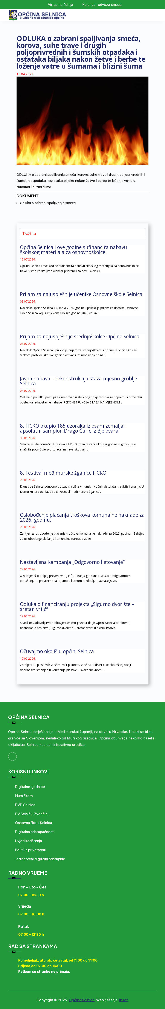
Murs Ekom (24, 795)
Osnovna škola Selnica (33, 822)
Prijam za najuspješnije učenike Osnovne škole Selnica (81, 294)
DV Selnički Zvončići (32, 813)
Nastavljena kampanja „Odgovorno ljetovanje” (72, 562)
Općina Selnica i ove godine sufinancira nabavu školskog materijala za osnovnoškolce (73, 250)
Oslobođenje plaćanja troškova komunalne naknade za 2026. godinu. (82, 517)
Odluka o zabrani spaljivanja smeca (48, 203)
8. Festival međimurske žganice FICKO (63, 472)
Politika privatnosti (30, 849)
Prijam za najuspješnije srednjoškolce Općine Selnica (79, 336)
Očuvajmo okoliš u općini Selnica (57, 651)
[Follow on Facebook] (12, 756)
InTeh (123, 1000)
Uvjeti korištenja (28, 840)
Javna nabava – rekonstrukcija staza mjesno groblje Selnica (78, 381)
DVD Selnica (25, 804)
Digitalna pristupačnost (34, 831)
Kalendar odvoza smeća (102, 4)
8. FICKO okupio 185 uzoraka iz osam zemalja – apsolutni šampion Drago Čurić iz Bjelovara (73, 428)
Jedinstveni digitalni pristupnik (40, 859)
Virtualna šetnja (60, 4)
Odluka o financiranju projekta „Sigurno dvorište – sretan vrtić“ (77, 606)
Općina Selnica (82, 1000)
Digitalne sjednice (30, 786)
